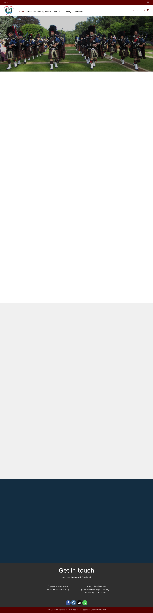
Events (48, 11)
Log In (6, 2)
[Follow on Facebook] (145, 10)
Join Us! (57, 11)
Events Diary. (131, 321)
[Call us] (84, 602)
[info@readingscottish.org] (133, 10)
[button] (148, 2)
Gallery (68, 11)
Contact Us (78, 11)
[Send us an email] (79, 602)
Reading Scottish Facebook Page (96, 112)
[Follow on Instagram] (148, 10)
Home (21, 11)
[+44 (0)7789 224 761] (138, 10)
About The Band (34, 11)
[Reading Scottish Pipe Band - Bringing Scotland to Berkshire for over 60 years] (10, 10)
